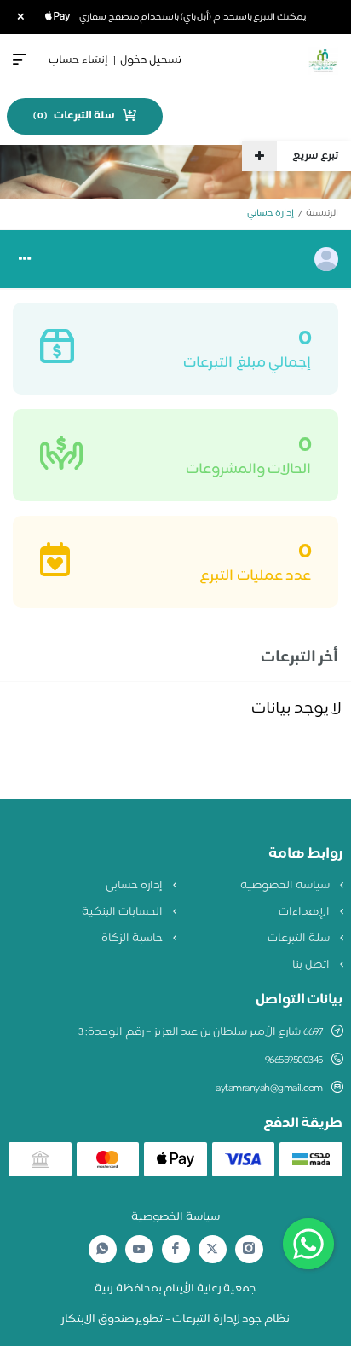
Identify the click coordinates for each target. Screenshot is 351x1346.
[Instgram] (249, 1249)
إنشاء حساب (78, 60)
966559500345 (294, 1060)
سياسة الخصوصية (285, 885)
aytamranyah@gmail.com (269, 1088)
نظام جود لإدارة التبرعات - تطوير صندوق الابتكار (175, 1319)
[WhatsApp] (102, 1249)
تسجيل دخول (150, 60)
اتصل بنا (311, 965)
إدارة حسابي (135, 885)
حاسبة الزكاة (132, 938)
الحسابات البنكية (123, 912)
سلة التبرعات (299, 938)
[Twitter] (212, 1249)
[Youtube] (139, 1249)
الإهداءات (305, 912)
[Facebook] (175, 1249)
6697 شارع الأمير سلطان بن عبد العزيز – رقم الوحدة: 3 (200, 1032)
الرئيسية (322, 213)
